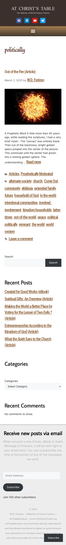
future (9, 195)
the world (38, 224)
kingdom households (37, 210)
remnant (24, 224)
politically (11, 224)
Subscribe (13, 487)
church (38, 181)
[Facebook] (18, 20)
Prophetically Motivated (37, 173)
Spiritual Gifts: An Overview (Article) (29, 299)
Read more (33, 162)
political (52, 217)
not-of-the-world (25, 217)
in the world (48, 195)
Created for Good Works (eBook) (27, 291)
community (12, 188)
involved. (45, 202)
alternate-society (20, 181)
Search (9, 256)
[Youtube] (34, 20)
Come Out (51, 181)
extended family (45, 188)
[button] (33, 31)
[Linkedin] (26, 20)
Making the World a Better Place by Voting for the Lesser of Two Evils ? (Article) (28, 312)
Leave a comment (21, 238)
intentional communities (21, 202)
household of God (26, 195)
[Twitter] (42, 20)
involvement (13, 210)
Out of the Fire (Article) (20, 71)
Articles (14, 173)
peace (42, 217)
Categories (11, 381)
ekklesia (27, 188)
